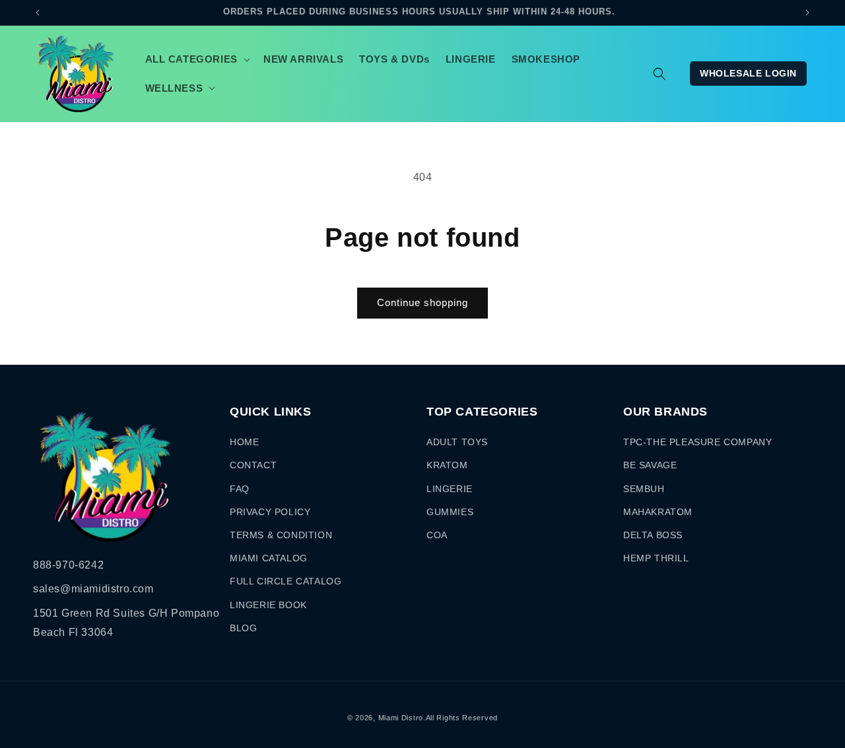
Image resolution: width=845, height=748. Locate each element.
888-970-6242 (68, 565)
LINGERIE (449, 488)
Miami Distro (400, 718)
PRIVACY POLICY (270, 512)
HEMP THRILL (656, 558)
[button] (196, 59)
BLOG (243, 628)
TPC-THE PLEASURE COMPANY (697, 442)
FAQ (240, 488)
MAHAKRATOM (658, 512)
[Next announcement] (807, 12)
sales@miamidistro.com (93, 588)
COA (437, 535)
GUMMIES (449, 512)
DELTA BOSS (653, 535)
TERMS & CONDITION (281, 535)
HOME (244, 442)
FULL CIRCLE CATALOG (285, 581)
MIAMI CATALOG (269, 558)
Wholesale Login (748, 73)
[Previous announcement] (37, 12)
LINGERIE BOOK (268, 605)
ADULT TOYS (457, 442)
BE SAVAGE (650, 465)
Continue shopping (422, 302)
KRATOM (447, 465)
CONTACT (253, 465)
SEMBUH (644, 488)
